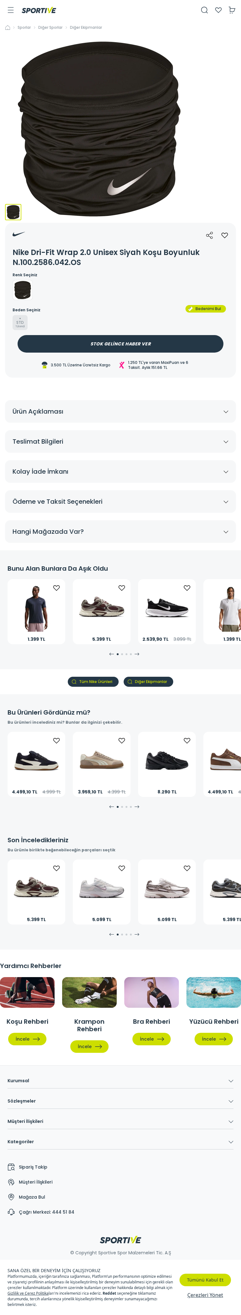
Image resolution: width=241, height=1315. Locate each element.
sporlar (24, 27)
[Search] (204, 10)
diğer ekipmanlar (86, 27)
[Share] (209, 235)
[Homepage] (39, 10)
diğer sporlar (50, 27)
